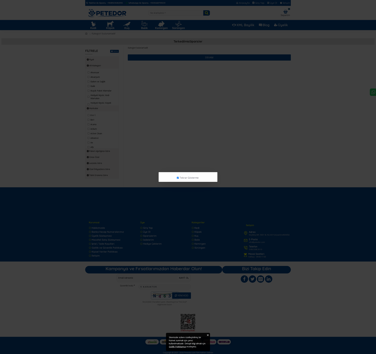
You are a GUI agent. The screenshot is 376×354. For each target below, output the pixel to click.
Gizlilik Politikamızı (177, 346)
